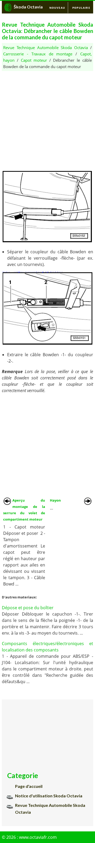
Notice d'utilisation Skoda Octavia (48, 795)
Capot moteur (34, 60)
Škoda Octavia (28, 6)
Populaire (81, 7)
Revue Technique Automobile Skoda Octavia (45, 47)
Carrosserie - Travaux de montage (37, 53)
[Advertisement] (47, 118)
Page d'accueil (28, 786)
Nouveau (57, 7)
